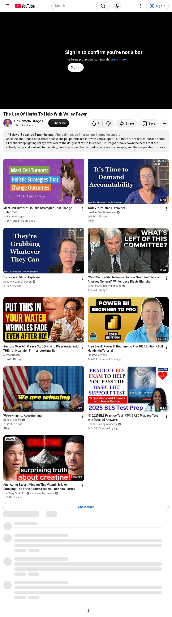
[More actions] (164, 123)
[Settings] (140, 5)
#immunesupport (107, 134)
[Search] (103, 6)
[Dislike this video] (108, 123)
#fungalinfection (66, 134)
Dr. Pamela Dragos (28, 121)
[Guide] (7, 5)
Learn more (118, 59)
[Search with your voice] (117, 6)
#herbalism (87, 134)
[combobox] (75, 5)
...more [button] (160, 147)
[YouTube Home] (25, 6)
